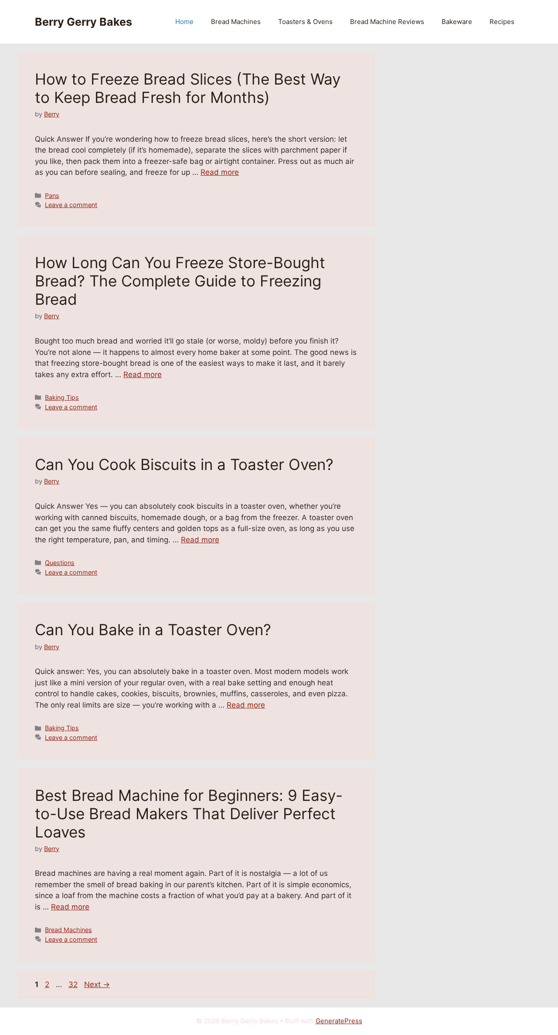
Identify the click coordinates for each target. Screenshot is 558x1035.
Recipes (502, 21)
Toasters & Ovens (305, 21)
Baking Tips (62, 397)
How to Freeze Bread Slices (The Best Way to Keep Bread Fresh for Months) (187, 88)
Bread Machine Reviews (387, 21)
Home (184, 21)
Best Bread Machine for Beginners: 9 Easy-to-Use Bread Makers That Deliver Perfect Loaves (189, 813)
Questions (60, 562)
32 (74, 984)
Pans (52, 195)
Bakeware (457, 21)
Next (97, 984)
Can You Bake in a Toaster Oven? (153, 629)
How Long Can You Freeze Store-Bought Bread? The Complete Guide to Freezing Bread (180, 280)
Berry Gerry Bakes (83, 21)
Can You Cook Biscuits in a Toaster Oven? (184, 464)
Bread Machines (236, 21)
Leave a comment (71, 204)
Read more (220, 172)
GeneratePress (339, 1021)
